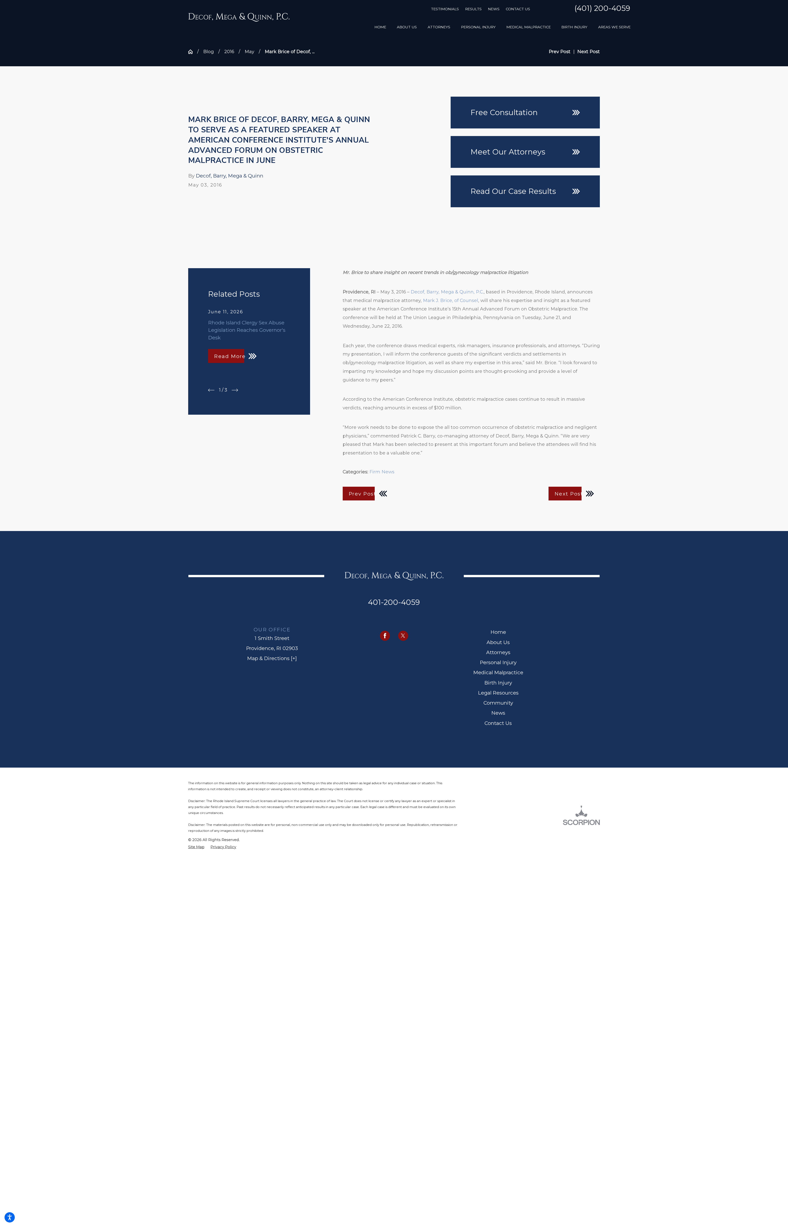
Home (498, 632)
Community (498, 703)
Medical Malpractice (498, 672)
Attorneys (498, 652)
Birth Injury (498, 683)
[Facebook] (385, 636)
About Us (498, 642)
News (493, 9)
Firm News (381, 472)
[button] (10, 1217)
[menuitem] (380, 27)
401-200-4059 (394, 602)
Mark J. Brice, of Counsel (450, 300)
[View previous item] (211, 390)
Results (473, 9)
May (249, 51)
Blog (208, 51)
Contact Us (518, 9)
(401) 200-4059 (602, 9)
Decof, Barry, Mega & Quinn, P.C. (447, 292)
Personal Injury (498, 662)
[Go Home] (192, 51)
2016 (229, 51)
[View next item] (235, 390)
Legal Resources (498, 693)
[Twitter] (403, 636)
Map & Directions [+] (272, 658)
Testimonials (445, 9)
